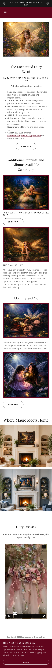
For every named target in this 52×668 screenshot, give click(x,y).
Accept (26, 662)
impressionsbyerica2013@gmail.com (24, 135)
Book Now (26, 146)
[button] (5, 12)
